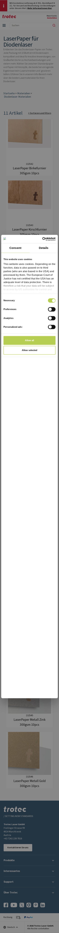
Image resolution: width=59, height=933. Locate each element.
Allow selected (29, 350)
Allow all (29, 340)
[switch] (52, 309)
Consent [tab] (15, 247)
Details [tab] (44, 247)
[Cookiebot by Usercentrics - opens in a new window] (42, 239)
